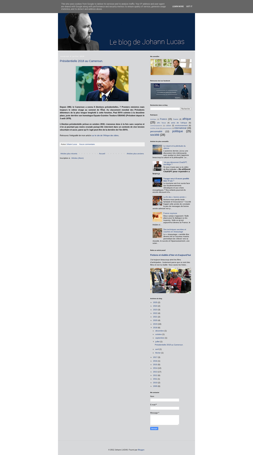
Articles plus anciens (135, 154)
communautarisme (156, 125)
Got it (189, 6)
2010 (155, 383)
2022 (155, 313)
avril (157, 349)
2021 (155, 317)
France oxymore (170, 213)
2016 (155, 361)
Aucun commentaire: (87, 144)
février (158, 353)
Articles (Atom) (77, 158)
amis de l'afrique (179, 123)
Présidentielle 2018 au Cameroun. (81, 61)
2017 (155, 357)
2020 (155, 320)
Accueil (102, 154)
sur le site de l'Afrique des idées (105, 135)
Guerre (175, 119)
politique (177, 131)
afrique (186, 118)
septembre (160, 338)
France (163, 119)
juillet (157, 341)
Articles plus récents (68, 154)
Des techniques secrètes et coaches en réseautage (174, 230)
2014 (155, 368)
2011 (155, 379)
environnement (181, 125)
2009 (155, 386)
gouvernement (167, 128)
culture (168, 126)
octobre (158, 334)
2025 (155, 302)
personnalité (156, 131)
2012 (155, 375)
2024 (155, 306)
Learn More (178, 6)
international (180, 128)
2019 (155, 324)
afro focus (161, 123)
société (154, 134)
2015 (155, 364)
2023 (155, 310)
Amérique (153, 119)
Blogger (141, 450)
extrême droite (155, 128)
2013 (155, 372)
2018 (155, 328)
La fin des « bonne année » (174, 197)
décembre (159, 331)
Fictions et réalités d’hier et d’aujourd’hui (170, 255)
